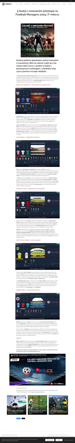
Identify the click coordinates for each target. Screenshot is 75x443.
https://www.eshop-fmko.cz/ (38, 391)
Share (19, 418)
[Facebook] (70, 1)
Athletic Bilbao (19, 116)
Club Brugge (29, 287)
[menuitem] (17, 4)
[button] (64, 4)
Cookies (71, 436)
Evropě (21, 285)
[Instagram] (71, 1)
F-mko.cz (53, 390)
